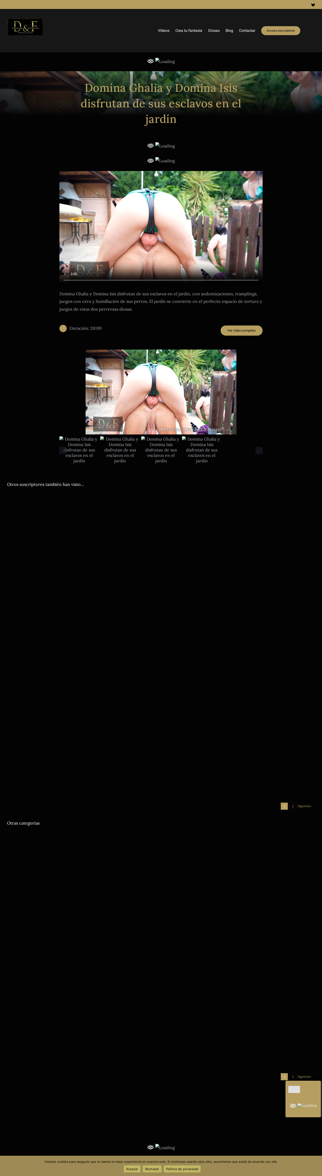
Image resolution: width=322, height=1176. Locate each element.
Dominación (44, 593)
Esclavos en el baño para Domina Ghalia (216, 934)
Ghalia (260, 855)
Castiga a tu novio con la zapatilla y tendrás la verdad (233, 509)
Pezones (243, 792)
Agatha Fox (15, 593)
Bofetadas (182, 1057)
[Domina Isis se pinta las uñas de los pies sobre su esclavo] (82, 649)
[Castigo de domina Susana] (240, 998)
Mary (261, 516)
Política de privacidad (182, 1169)
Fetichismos (104, 669)
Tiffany (267, 631)
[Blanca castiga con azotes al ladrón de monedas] (240, 649)
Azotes (12, 975)
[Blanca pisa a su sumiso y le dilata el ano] (82, 835)
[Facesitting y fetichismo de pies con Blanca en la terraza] (240, 879)
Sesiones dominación (245, 631)
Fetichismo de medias (191, 855)
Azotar (169, 669)
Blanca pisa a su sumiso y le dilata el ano (59, 848)
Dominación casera (69, 593)
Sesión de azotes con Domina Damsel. (56, 968)
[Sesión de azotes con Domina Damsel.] (82, 917)
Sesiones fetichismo (134, 669)
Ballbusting (15, 855)
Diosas (29, 593)
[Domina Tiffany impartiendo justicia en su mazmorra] (240, 573)
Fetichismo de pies (80, 669)
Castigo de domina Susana (199, 1049)
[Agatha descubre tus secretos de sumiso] (82, 535)
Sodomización (29, 861)
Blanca (180, 669)
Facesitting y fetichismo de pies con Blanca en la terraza (237, 891)
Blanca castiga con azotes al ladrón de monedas (226, 662)
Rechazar (152, 1169)
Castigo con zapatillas (180, 516)
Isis (116, 669)
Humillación (105, 855)
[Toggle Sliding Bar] (307, 30)
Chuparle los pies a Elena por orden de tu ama (224, 848)
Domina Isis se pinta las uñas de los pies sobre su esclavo (81, 662)
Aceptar (132, 1169)
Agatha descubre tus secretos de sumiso (59, 586)
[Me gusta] (294, 1089)
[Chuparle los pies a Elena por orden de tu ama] (240, 835)
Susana (301, 1057)
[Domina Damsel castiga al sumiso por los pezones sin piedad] (240, 726)
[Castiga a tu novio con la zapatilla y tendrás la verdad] (240, 496)
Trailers (143, 593)
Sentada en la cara (97, 593)
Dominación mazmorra (212, 631)
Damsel (170, 792)
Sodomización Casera (57, 861)
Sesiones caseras (124, 593)
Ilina (269, 855)
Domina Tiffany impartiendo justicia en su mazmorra (233, 624)
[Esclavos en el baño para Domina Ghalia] (240, 922)
